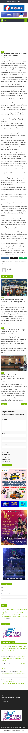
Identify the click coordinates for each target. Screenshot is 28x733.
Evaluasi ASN (20, 261)
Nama (4, 433)
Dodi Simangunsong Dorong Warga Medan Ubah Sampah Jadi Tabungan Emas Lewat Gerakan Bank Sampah (13, 301)
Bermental (8, 261)
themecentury (23, 727)
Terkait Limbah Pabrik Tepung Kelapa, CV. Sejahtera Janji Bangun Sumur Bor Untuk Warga (24, 404)
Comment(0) (17, 57)
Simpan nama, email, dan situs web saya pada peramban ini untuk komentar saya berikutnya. (6, 457)
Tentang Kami (5, 600)
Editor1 (10, 57)
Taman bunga (5, 646)
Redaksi (4, 597)
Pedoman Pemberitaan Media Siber (11, 594)
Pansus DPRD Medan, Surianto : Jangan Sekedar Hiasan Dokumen (13, 330)
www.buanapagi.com (6, 264)
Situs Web (4, 445)
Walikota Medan (12, 263)
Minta (7, 263)
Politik (2, 51)
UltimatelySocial (14, 732)
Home (3, 591)
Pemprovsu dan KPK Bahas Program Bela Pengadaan (4, 404)
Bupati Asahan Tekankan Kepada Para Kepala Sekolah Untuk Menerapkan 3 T (13, 674)
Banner (4, 587)
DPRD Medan (14, 261)
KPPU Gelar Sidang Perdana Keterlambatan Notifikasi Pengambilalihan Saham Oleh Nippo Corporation (12, 377)
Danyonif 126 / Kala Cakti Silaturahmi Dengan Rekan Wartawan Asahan (13, 658)
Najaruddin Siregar (6, 679)
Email (3, 439)
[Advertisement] (14, 36)
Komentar (5, 419)
